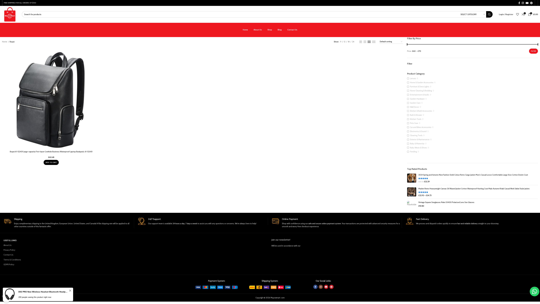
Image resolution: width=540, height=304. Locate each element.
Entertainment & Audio (419, 95)
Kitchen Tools (415, 119)
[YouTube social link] (527, 3)
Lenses (413, 78)
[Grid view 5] (373, 41)
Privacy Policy (9, 250)
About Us (8, 245)
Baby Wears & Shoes (418, 148)
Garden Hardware (417, 99)
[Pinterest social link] (531, 3)
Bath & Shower (416, 115)
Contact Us (8, 254)
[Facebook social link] (519, 3)
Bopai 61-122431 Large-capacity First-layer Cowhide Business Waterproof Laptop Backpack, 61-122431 (51, 151)
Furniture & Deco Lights (419, 86)
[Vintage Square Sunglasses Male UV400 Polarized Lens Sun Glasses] (411, 204)
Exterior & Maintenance (419, 139)
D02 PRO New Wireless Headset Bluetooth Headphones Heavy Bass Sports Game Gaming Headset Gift (43, 292)
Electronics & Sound (418, 131)
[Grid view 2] (360, 41)
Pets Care (414, 123)
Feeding (413, 151)
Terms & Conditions (12, 259)
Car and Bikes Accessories (420, 127)
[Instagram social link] (523, 3)
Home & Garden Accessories (421, 82)
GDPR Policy (9, 264)
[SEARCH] (489, 14)
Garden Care (415, 103)
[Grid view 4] (369, 41)
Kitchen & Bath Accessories (421, 111)
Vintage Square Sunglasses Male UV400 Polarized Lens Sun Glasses (446, 202)
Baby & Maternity (417, 143)
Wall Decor (414, 107)
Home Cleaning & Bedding (421, 91)
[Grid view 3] (365, 41)
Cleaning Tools (416, 135)
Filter (533, 51)
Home (5, 42)
